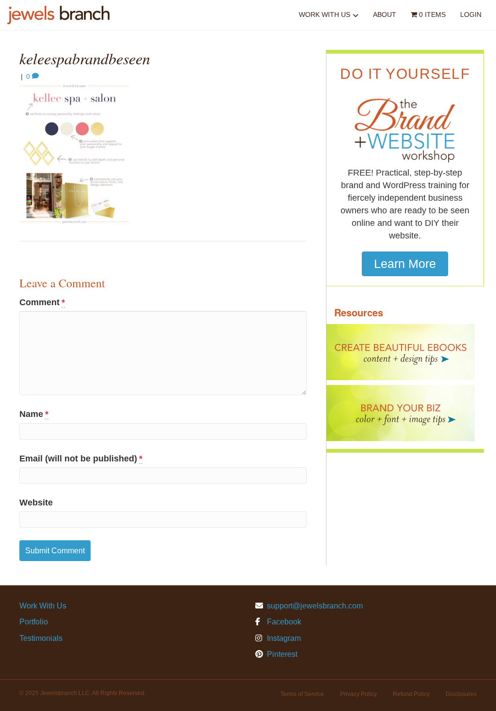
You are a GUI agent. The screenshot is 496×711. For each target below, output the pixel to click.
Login (470, 14)
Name (33, 414)
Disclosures (461, 694)
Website (36, 502)
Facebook (283, 622)
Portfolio (33, 622)
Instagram (283, 638)
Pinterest (281, 654)
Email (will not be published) (80, 458)
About (384, 14)
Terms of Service (302, 694)
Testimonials (40, 638)
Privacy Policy (358, 694)
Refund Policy (411, 694)
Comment (42, 302)
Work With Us (324, 14)
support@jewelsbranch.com (315, 606)
